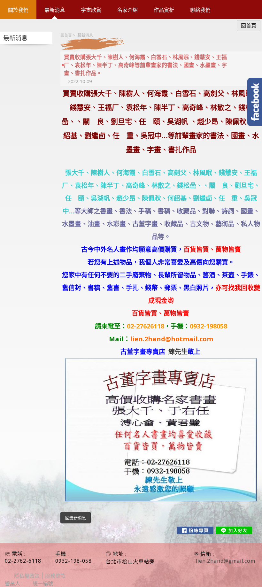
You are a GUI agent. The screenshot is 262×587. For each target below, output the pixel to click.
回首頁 (66, 35)
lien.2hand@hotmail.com (171, 339)
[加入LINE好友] (234, 530)
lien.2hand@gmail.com (225, 560)
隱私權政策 (27, 575)
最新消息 (85, 35)
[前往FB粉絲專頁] (195, 530)
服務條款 (55, 575)
